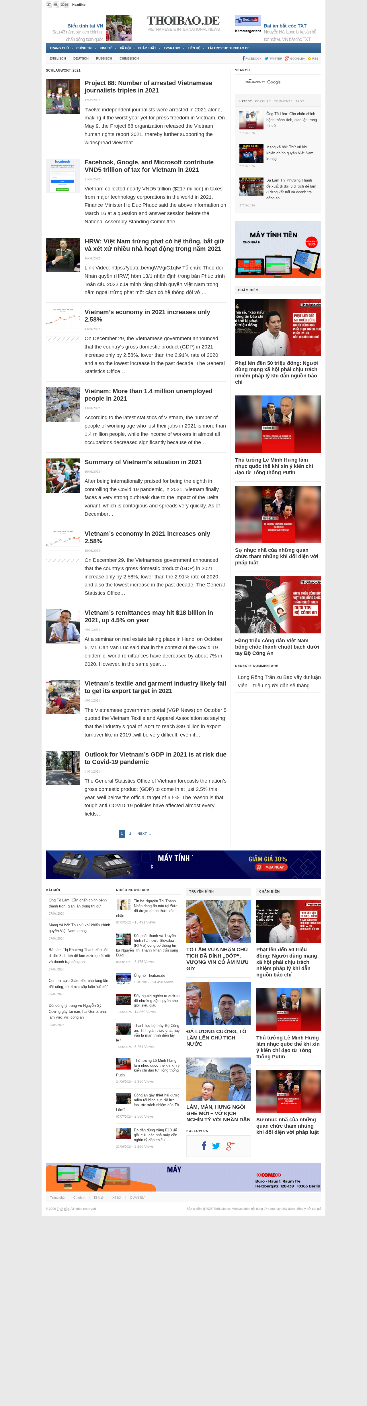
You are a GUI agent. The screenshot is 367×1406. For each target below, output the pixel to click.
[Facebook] (207, 1148)
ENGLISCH (58, 58)
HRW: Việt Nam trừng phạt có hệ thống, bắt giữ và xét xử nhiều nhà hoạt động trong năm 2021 (154, 245)
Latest (245, 101)
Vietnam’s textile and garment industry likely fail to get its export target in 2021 (155, 687)
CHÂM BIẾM (248, 290)
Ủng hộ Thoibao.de (149, 975)
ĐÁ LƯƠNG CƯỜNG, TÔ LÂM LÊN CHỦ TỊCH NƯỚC (216, 1038)
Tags (300, 101)
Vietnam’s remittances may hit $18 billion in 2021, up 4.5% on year (149, 616)
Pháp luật (147, 48)
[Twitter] (219, 1148)
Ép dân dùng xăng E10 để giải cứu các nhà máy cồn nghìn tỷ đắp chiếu (155, 1135)
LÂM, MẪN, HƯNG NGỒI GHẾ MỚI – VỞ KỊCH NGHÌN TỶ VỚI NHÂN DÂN (218, 1113)
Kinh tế (106, 48)
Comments (283, 101)
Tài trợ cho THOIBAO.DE (228, 48)
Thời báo (63, 1208)
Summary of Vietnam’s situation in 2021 (143, 462)
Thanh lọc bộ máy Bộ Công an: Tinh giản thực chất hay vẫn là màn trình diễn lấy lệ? (148, 1032)
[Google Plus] (233, 1148)
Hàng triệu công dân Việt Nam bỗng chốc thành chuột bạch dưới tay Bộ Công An (277, 647)
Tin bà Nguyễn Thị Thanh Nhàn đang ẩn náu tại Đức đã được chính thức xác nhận (146, 908)
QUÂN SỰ (137, 1197)
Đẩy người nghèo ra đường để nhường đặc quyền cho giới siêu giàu (156, 1001)
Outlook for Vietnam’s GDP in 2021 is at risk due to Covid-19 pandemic (156, 758)
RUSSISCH (104, 58)
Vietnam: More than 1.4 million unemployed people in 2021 (148, 394)
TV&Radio (172, 48)
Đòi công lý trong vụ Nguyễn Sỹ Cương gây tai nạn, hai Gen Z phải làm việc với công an (78, 1011)
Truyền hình (201, 891)
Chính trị (84, 48)
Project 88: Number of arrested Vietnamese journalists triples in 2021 (148, 86)
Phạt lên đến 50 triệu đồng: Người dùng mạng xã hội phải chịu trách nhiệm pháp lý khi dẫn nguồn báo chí (277, 372)
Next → (145, 833)
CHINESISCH (129, 58)
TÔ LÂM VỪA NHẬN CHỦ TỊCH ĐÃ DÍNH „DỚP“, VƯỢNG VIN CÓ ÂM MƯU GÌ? (217, 959)
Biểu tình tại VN (85, 26)
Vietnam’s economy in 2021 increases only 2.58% (147, 315)
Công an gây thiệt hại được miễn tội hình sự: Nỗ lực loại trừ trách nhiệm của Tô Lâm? (147, 1102)
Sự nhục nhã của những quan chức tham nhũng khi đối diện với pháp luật (276, 556)
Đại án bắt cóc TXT (285, 26)
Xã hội (125, 48)
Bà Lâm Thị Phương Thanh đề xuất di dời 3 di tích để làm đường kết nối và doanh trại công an (79, 956)
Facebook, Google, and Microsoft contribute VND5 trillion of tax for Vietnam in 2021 (149, 166)
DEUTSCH (81, 58)
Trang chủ (59, 48)
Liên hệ (194, 48)
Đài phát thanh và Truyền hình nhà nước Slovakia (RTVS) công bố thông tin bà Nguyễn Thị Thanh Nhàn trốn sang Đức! (147, 945)
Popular (263, 101)
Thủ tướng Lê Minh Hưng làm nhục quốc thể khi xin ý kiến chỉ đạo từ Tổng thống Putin (274, 466)
